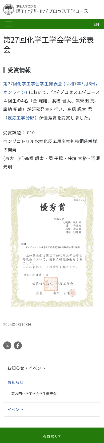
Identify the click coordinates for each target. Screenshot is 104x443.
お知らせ (15, 382)
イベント (15, 409)
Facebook (18, 345)
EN (96, 24)
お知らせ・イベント (26, 368)
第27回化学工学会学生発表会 (34, 393)
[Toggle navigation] (8, 24)
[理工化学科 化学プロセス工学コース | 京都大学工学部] (46, 9)
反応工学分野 (21, 117)
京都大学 (54, 436)
